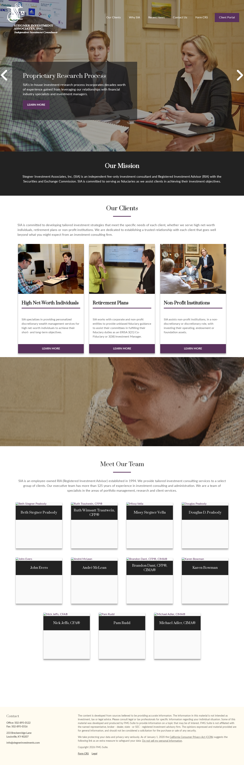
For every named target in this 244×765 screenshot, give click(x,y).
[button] (113, 17)
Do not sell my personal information (162, 741)
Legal (94, 754)
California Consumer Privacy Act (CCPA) (191, 737)
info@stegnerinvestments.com (23, 743)
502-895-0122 (22, 723)
